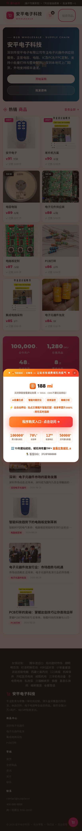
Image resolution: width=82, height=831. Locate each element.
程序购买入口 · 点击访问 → (41, 422)
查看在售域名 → (62, 448)
